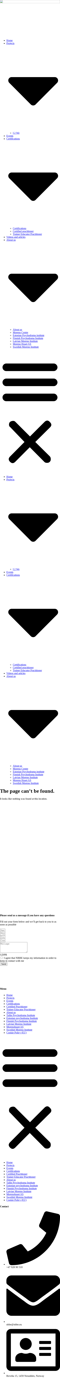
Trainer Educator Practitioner (27, 234)
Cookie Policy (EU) (16, 1032)
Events (9, 135)
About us (17, 329)
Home (9, 40)
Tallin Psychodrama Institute (20, 1015)
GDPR (3, 954)
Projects (10, 998)
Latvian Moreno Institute (25, 341)
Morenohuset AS (15, 1026)
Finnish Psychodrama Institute (28, 338)
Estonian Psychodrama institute (28, 335)
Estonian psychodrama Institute (22, 1018)
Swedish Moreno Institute (26, 347)
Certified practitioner (23, 231)
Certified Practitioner (16, 1006)
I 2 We (16, 133)
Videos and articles (15, 237)
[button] (30, 412)
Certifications (19, 228)
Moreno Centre (20, 332)
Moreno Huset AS (22, 344)
